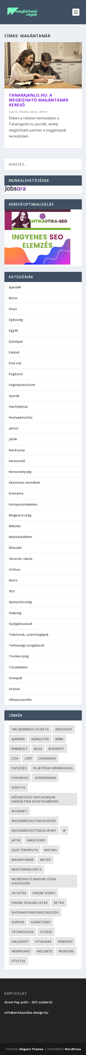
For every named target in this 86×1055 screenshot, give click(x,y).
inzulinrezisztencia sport (33, 830)
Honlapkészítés (20, 417)
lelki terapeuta (24, 850)
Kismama (16, 493)
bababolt (19, 749)
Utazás (14, 689)
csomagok (47, 758)
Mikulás (15, 526)
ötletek (18, 961)
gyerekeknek (45, 778)
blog (38, 749)
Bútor (13, 298)
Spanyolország (20, 602)
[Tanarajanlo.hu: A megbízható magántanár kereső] (43, 65)
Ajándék (15, 287)
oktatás (18, 893)
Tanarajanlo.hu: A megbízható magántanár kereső (39, 99)
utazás (46, 932)
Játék (13, 439)
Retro (13, 580)
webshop (65, 941)
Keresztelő (17, 461)
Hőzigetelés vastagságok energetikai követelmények (34, 799)
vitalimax (43, 941)
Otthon (43, 112)
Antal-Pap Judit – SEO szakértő (28, 1002)
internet (19, 811)
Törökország (19, 656)
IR (64, 830)
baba (59, 739)
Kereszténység (20, 472)
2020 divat (63, 729)
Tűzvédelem (18, 667)
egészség (19, 768)
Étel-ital (15, 363)
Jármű (13, 428)
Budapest (56, 749)
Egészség (16, 320)
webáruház (20, 951)
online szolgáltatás (29, 903)
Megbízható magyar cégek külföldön (33, 881)
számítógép (40, 922)
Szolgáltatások (20, 624)
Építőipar (16, 341)
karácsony (36, 840)
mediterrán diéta (26, 869)
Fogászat (16, 374)
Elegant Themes (31, 1049)
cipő (28, 758)
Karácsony (17, 450)
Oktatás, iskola (28, 112)
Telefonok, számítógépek (29, 634)
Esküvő (14, 352)
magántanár (22, 860)
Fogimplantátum (22, 385)
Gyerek (13, 112)
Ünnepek (15, 678)
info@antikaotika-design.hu (26, 1012)
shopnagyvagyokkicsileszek (35, 912)
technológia (22, 932)
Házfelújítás (18, 406)
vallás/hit (20, 941)
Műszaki (15, 547)
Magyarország (20, 515)
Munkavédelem (20, 537)
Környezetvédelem (23, 504)
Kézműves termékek (24, 482)
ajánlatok (40, 739)
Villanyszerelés (20, 700)
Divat (13, 309)
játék (16, 840)
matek (45, 860)
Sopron (17, 922)
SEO (12, 591)
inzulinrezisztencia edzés (33, 821)
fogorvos (19, 778)
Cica (14, 758)
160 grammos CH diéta (30, 729)
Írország (66, 951)
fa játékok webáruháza (53, 768)
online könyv (43, 893)
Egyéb (13, 330)
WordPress (73, 1049)
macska (50, 850)
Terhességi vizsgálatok (26, 645)
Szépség (15, 613)
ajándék (18, 739)
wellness (44, 951)
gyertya (18, 787)
